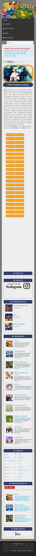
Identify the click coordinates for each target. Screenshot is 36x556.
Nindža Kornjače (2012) (20, 362)
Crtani (19, 461)
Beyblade (20, 457)
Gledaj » (19, 307)
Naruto (16, 341)
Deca (19, 464)
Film (6, 476)
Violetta (16, 384)
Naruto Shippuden (19, 351)
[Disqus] (18, 240)
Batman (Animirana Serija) (20, 305)
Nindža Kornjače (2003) (20, 416)
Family (6, 473)
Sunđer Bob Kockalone (20, 405)
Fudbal (20, 476)
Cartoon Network (10, 461)
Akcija (6, 454)
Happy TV (8, 480)
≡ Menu (5, 20)
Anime (19, 454)
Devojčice (8, 467)
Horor (19, 480)
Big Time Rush (18, 427)
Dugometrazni (22, 470)
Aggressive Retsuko (19, 324)
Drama (7, 470)
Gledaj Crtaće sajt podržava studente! (17, 49)
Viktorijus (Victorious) (20, 395)
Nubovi (15, 315)
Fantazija (20, 473)
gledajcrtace (10, 56)
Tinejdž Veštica (18, 437)
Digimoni (20, 467)
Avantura (7, 457)
